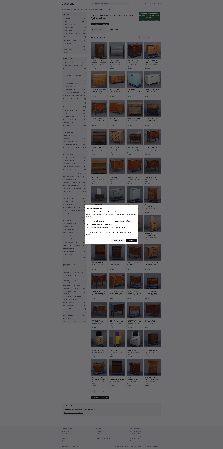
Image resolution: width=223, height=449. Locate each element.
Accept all (131, 241)
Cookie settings (118, 241)
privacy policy (107, 232)
